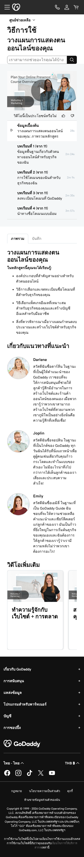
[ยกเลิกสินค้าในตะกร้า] (76, 7)
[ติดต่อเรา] (57, 7)
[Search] (72, 60)
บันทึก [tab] (36, 238)
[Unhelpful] (72, 115)
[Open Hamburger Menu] (5, 7)
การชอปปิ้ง (12, 727)
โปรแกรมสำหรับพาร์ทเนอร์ (25, 704)
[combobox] (37, 60)
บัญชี (7, 716)
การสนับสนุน (14, 681)
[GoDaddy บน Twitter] (40, 775)
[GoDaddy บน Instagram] (18, 775)
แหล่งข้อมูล (13, 692)
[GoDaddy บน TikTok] (29, 775)
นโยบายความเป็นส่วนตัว (44, 791)
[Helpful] (63, 115)
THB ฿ (70, 763)
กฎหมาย (16, 791)
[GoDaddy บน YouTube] (52, 775)
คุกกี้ (70, 791)
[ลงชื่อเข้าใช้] (66, 7)
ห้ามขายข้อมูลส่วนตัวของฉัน (42, 799)
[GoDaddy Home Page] (22, 744)
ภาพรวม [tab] (17, 238)
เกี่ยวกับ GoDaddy (17, 669)
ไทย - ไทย (11, 763)
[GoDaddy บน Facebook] (7, 775)
